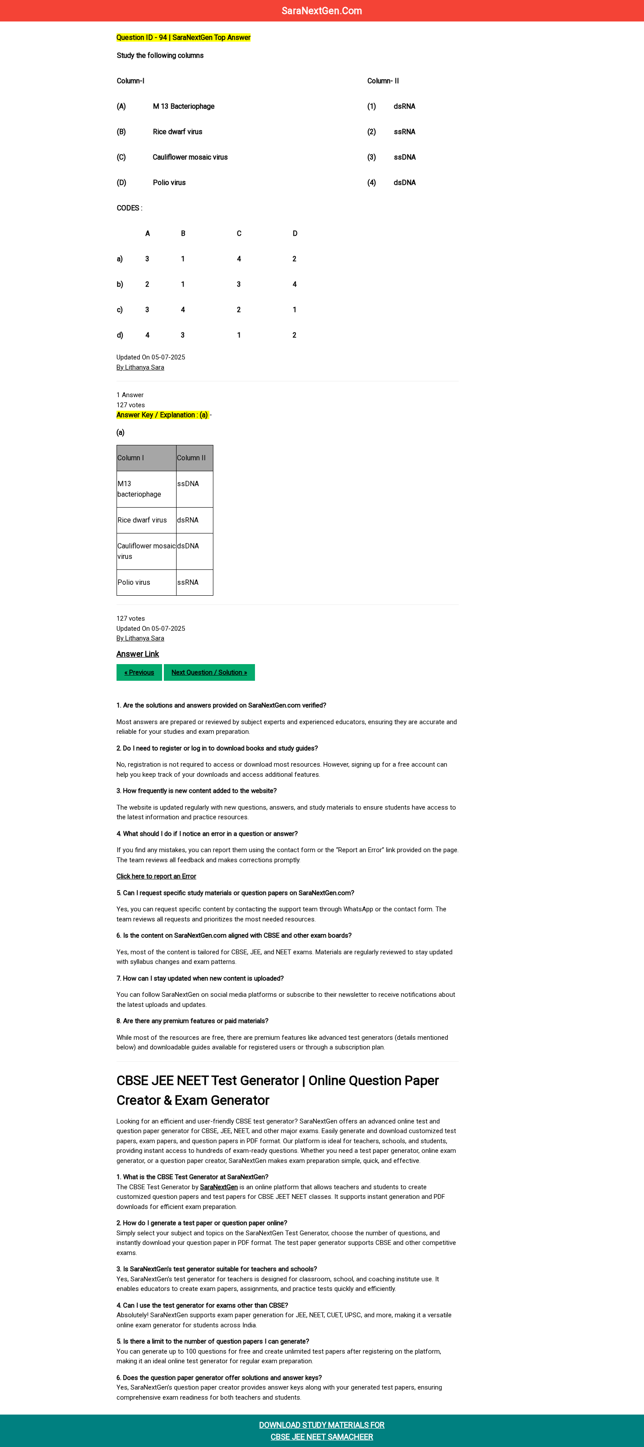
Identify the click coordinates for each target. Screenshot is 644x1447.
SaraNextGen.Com (322, 10)
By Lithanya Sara (140, 367)
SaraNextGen (219, 1187)
